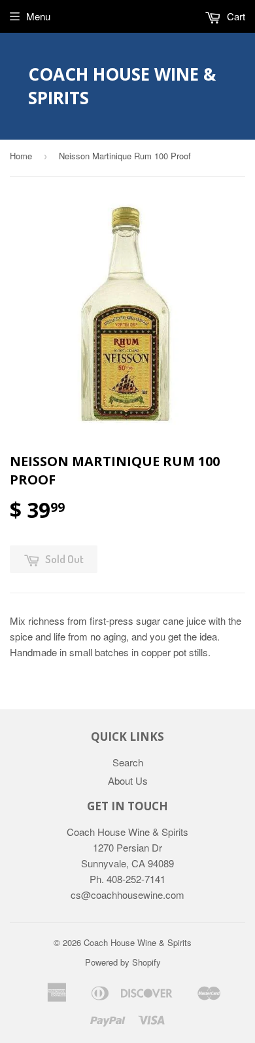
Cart (234, 16)
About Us (128, 780)
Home (21, 155)
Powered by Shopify (123, 962)
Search (127, 762)
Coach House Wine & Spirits (122, 85)
